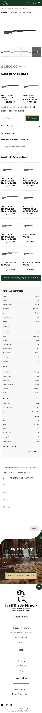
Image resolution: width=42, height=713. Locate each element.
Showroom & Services (21, 632)
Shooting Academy (21, 628)
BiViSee (26, 711)
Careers (21, 661)
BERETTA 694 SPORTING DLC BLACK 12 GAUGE (30, 98)
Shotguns (18, 8)
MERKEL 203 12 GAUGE (29, 236)
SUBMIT (34, 528)
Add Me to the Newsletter (21, 575)
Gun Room (10, 8)
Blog (21, 670)
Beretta (25, 8)
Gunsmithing (21, 637)
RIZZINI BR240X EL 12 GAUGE (10, 264)
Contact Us (21, 665)
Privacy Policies (21, 689)
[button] (38, 3)
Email (5, 562)
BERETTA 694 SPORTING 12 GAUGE (7, 98)
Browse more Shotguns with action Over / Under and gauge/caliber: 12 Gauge (21, 278)
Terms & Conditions (21, 694)
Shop (2, 8)
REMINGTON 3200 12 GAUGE (32, 264)
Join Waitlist (32, 118)
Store (21, 642)
